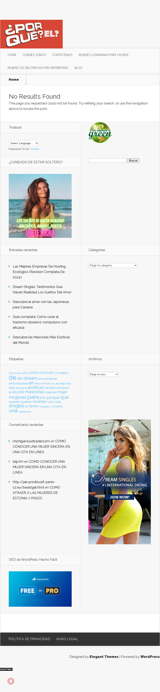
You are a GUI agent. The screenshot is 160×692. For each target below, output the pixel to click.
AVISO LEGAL (67, 639)
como (33, 372)
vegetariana (24, 411)
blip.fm (18, 462)
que (64, 397)
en (31, 383)
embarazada (18, 383)
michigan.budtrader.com (31, 441)
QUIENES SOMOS (34, 55)
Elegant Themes (104, 657)
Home (14, 79)
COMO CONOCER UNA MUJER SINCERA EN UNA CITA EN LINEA (41, 446)
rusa (50, 402)
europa (21, 388)
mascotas (34, 391)
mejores (51, 392)
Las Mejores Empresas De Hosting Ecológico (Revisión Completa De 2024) (39, 271)
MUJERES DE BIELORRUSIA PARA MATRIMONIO (38, 68)
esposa (65, 383)
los (21, 391)
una (13, 411)
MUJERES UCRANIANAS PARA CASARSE (104, 55)
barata (17, 373)
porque (52, 397)
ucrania (56, 406)
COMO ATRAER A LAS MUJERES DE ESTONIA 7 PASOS (36, 492)
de (12, 377)
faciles (50, 388)
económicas (48, 379)
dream (31, 378)
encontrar (42, 383)
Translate (34, 149)
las (14, 392)
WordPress (150, 657)
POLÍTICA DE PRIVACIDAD (29, 639)
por (42, 397)
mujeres (17, 397)
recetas (39, 401)
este (12, 388)
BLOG (78, 68)
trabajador (45, 406)
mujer (63, 392)
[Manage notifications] (11, 681)
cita (24, 373)
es (57, 383)
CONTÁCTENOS (62, 55)
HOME (12, 55)
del (20, 378)
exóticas (36, 387)
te (26, 406)
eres (53, 383)
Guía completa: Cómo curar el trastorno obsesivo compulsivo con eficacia (40, 322)
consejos (61, 373)
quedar (14, 402)
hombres (62, 388)
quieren (26, 402)
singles (16, 405)
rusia (57, 402)
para (33, 397)
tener (34, 406)
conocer (46, 372)
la (10, 392)
